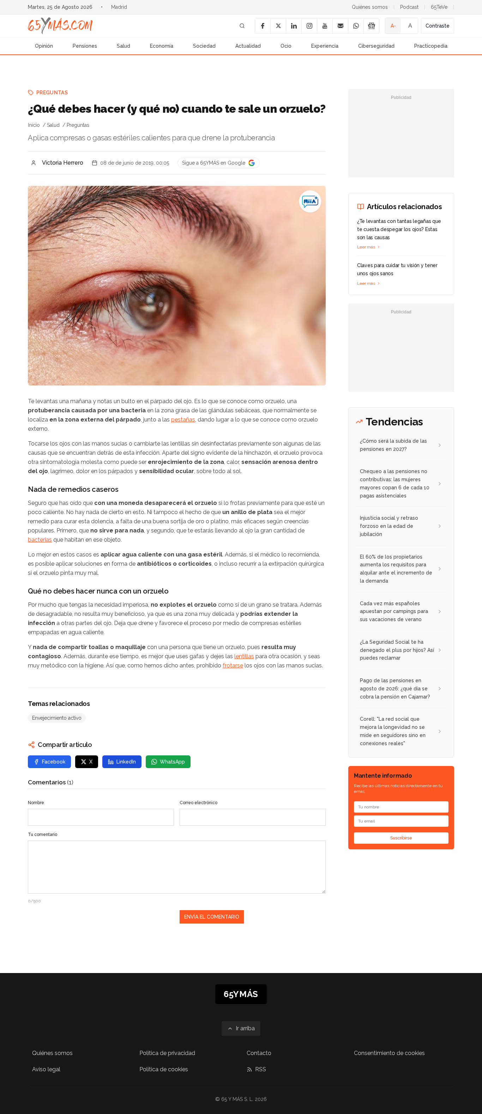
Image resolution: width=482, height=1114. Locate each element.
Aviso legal (46, 1069)
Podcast (409, 7)
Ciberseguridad (376, 46)
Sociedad (204, 46)
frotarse (233, 665)
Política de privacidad (167, 1053)
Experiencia (324, 46)
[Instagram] (309, 26)
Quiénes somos (370, 7)
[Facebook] (262, 26)
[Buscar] (242, 26)
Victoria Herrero (62, 162)
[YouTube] (324, 26)
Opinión (44, 46)
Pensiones (85, 46)
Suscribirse (401, 838)
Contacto (259, 1053)
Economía (161, 46)
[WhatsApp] (355, 26)
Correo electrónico (198, 802)
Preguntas (52, 92)
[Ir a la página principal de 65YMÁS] (60, 25)
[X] (278, 26)
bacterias (40, 539)
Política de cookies (163, 1069)
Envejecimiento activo (57, 718)
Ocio (286, 46)
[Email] (340, 26)
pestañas (183, 419)
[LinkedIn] (293, 26)
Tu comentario (42, 834)
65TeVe (439, 7)
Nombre (36, 802)
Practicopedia (430, 46)
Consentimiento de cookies (389, 1053)
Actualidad (248, 46)
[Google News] (371, 26)
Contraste (438, 26)
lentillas (244, 656)
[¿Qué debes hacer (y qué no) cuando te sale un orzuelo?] (310, 201)
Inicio (34, 125)
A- (393, 26)
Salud (123, 46)
